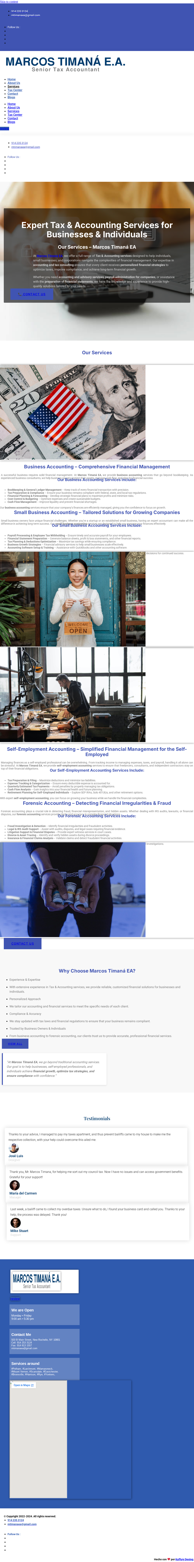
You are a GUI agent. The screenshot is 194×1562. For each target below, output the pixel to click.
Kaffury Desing (184, 1559)
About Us (14, 83)
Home (12, 79)
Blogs (11, 97)
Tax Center (15, 90)
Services (13, 86)
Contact (13, 94)
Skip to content (9, 1)
